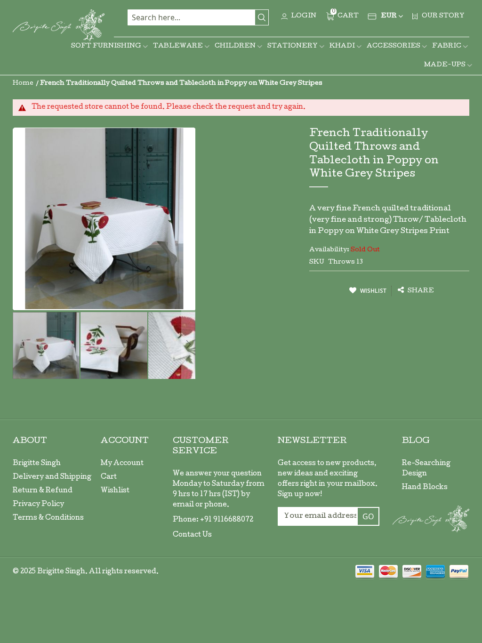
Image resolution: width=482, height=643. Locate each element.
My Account (122, 463)
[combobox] (198, 17)
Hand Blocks (425, 487)
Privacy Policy (38, 504)
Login (303, 16)
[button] (114, 345)
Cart (109, 477)
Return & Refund (42, 491)
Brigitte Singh (37, 463)
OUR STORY (443, 16)
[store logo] (58, 25)
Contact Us (192, 535)
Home (23, 83)
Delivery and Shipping (52, 477)
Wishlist (115, 491)
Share (420, 291)
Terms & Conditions (48, 518)
